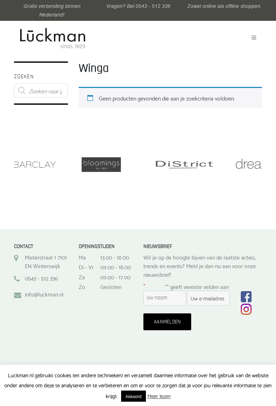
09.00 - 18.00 (115, 266)
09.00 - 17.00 (115, 276)
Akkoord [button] (133, 396)
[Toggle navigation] (254, 38)
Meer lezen (159, 396)
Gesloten (110, 286)
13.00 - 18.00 (114, 257)
